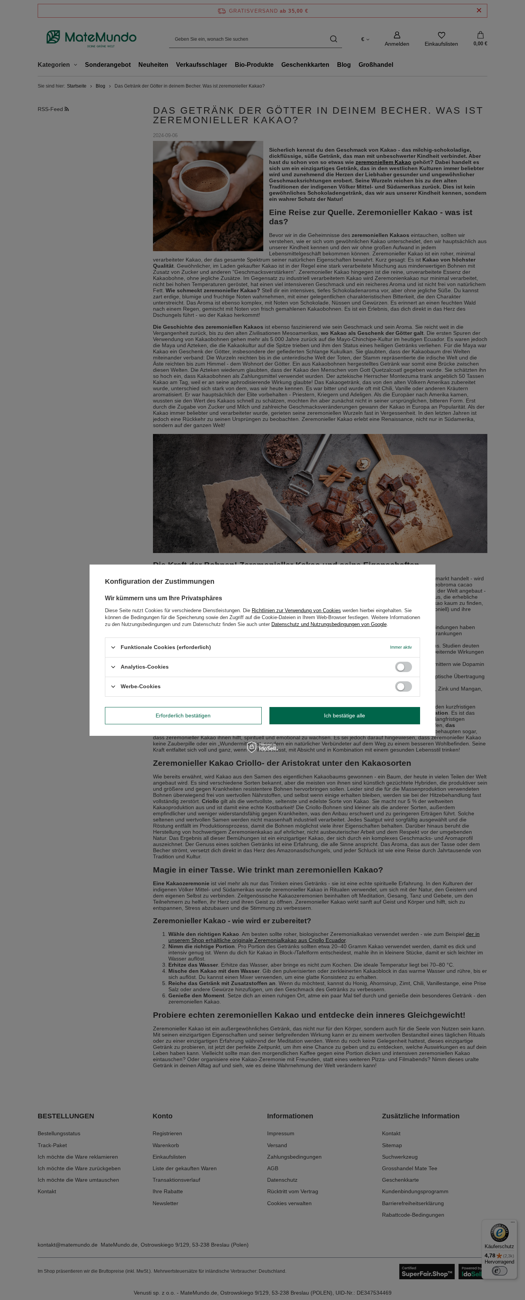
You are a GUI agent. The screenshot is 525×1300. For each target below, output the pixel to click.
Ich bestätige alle (344, 715)
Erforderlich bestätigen (183, 715)
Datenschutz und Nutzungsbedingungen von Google (329, 624)
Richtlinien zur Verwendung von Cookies (296, 610)
